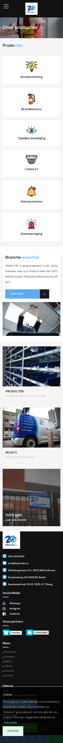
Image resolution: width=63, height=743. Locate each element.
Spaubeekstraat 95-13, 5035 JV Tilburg (30, 584)
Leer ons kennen (16, 520)
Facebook (15, 614)
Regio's (8, 661)
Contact (9, 676)
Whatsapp (15, 603)
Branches (9, 657)
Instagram (15, 609)
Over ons (9, 671)
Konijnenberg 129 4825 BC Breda (27, 577)
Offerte (9, 666)
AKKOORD (13, 731)
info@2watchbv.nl (18, 563)
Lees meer (17, 294)
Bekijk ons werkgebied (20, 457)
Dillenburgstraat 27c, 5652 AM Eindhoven (31, 570)
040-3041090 (16, 556)
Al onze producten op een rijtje (26, 396)
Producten (10, 652)
